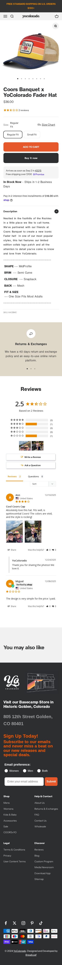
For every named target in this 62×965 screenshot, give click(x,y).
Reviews (39, 849)
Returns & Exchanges (46, 808)
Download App (42, 873)
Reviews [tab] (12, 476)
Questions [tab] (33, 476)
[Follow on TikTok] (41, 923)
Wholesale (40, 826)
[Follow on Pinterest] (32, 923)
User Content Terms (14, 861)
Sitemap (39, 879)
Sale (5, 826)
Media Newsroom (44, 867)
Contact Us (40, 820)
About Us (39, 802)
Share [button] (13, 549)
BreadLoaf (31, 954)
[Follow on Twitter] (14, 923)
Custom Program (43, 861)
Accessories (10, 820)
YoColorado (19, 950)
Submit (51, 781)
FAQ (36, 814)
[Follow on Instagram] (23, 923)
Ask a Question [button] (33, 465)
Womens (8, 808)
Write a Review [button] (32, 457)
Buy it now (31, 158)
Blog (36, 855)
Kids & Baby (10, 814)
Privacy (7, 855)
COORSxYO (10, 832)
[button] (48, 549)
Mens (6, 802)
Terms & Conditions (14, 849)
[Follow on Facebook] (5, 923)
